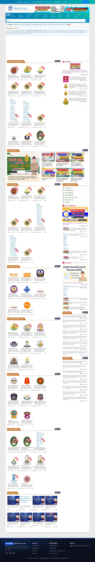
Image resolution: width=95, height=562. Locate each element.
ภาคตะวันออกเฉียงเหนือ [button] (37, 2)
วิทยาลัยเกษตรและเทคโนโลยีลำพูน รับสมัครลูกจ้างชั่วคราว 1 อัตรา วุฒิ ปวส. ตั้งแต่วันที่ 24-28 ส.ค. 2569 (40, 24)
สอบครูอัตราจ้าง (38, 15)
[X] (10, 553)
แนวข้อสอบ (53, 15)
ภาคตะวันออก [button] (57, 2)
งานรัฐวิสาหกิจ (21, 15)
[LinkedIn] (13, 553)
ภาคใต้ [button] (64, 2)
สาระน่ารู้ (86, 15)
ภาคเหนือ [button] (19, 2)
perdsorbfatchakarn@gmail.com (81, 545)
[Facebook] (6, 553)
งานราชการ (13, 15)
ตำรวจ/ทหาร (45, 15)
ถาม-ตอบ (34, 553)
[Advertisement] (47, 49)
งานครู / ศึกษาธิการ (53, 545)
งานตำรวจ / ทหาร (53, 553)
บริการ (85, 2)
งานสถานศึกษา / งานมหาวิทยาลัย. (57, 550)
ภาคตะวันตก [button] (48, 2)
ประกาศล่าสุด (35, 545)
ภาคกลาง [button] (26, 2)
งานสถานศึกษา (68, 15)
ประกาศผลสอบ (78, 15)
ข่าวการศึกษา (60, 15)
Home (8, 14)
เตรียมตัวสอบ (35, 548)
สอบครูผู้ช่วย (29, 15)
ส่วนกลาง (11, 1)
